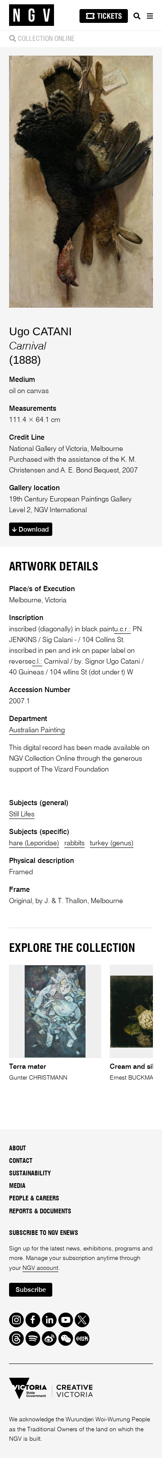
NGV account (40, 1268)
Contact (20, 1161)
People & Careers (34, 1199)
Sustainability (30, 1174)
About (17, 1149)
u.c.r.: (122, 629)
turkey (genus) (111, 843)
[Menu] (149, 16)
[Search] (136, 16)
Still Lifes (22, 814)
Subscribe (31, 1290)
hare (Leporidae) (34, 843)
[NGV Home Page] (31, 15)
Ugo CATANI (40, 331)
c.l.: (37, 661)
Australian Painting (37, 730)
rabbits (74, 843)
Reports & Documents (40, 1212)
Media (17, 1186)
